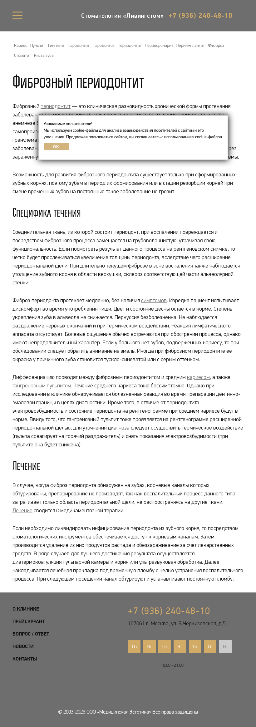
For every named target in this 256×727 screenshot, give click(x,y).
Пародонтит (79, 45)
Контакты (24, 658)
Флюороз (216, 45)
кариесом (198, 377)
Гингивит (56, 45)
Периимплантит (190, 45)
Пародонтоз (104, 45)
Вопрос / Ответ (30, 633)
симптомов (154, 300)
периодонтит (56, 106)
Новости (23, 646)
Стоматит (22, 55)
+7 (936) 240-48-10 (201, 15)
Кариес (20, 45)
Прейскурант (28, 621)
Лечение (22, 510)
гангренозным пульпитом (41, 385)
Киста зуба (44, 55)
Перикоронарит (159, 45)
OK (56, 146)
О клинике (25, 609)
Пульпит (37, 45)
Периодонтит (130, 45)
